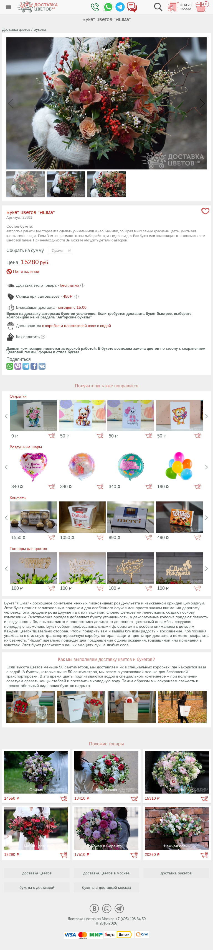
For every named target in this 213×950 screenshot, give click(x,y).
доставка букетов (176, 873)
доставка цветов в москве (106, 873)
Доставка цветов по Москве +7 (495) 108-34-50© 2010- (107, 921)
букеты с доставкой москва (106, 887)
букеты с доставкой (36, 887)
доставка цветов (37, 873)
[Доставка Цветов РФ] (37, 6)
